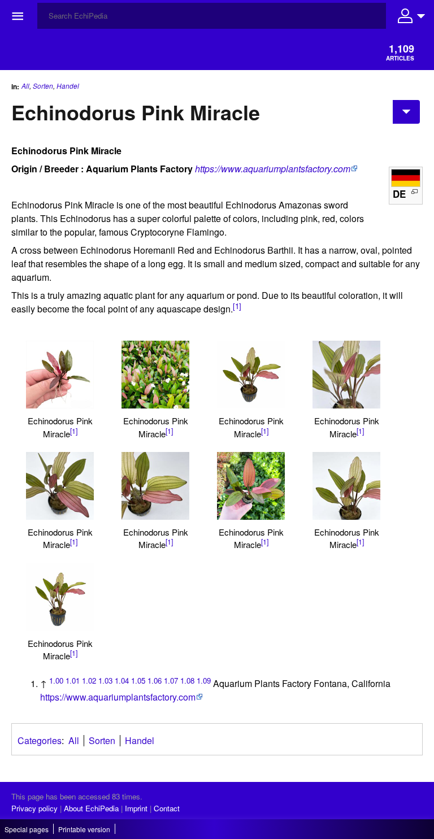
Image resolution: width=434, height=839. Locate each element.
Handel (68, 85)
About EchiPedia (91, 808)
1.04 (122, 680)
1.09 (204, 680)
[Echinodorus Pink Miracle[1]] (60, 374)
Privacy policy (34, 808)
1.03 (105, 680)
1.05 (138, 680)
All (25, 85)
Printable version (84, 829)
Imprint (136, 808)
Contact (167, 808)
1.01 (73, 680)
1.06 (154, 680)
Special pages (27, 829)
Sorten (43, 85)
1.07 (171, 680)
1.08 (187, 680)
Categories (40, 740)
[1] (237, 306)
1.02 (89, 680)
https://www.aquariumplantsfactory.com (272, 168)
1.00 (56, 680)
